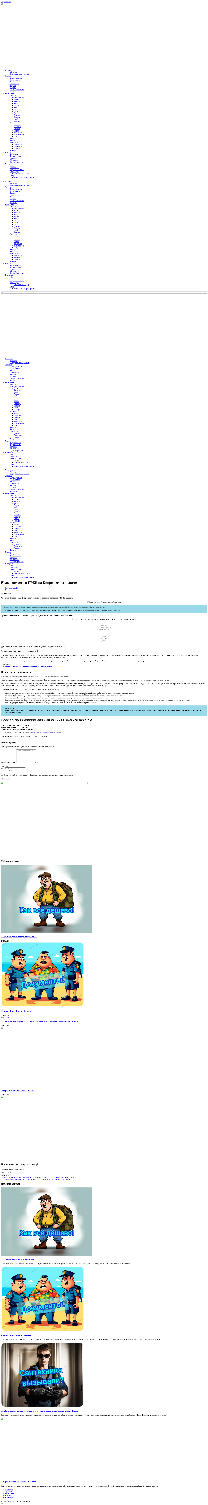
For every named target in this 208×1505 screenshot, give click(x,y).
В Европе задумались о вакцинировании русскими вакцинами (27, 666)
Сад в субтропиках (17, 162)
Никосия (17, 125)
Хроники (13, 95)
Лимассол (17, 127)
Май (15, 107)
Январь (16, 99)
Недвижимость (15, 156)
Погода (12, 140)
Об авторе (13, 72)
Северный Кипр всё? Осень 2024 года (18, 1090)
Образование (14, 160)
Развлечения (14, 84)
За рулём (13, 88)
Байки (12, 166)
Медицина (13, 158)
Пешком (17, 148)
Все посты (13, 92)
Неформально (10, 164)
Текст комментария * (8, 762)
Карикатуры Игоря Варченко (24, 177)
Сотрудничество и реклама (19, 74)
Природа (13, 138)
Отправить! (5, 779)
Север (16, 136)
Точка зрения (14, 168)
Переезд (8, 152)
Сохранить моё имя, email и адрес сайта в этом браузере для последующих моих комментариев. (38, 775)
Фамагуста (18, 133)
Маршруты (14, 142)
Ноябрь (16, 119)
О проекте (9, 70)
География (13, 123)
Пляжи (12, 82)
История (13, 150)
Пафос (16, 131)
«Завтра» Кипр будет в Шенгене (16, 1011)
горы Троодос (19, 134)
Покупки (13, 86)
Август (16, 113)
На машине (18, 144)
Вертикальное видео (21, 174)
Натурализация (15, 154)
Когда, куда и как (16, 78)
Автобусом (18, 146)
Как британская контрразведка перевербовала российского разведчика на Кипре (39, 1021)
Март (16, 103)
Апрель (16, 105)
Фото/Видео (14, 172)
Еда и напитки (15, 80)
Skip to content (6, 2)
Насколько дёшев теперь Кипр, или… (19, 937)
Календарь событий (17, 97)
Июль (16, 111)
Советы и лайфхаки (17, 90)
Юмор (12, 176)
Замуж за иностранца (17, 170)
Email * (3, 768)
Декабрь (17, 121)
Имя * (3, 766)
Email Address (6, 1173)
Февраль (17, 101)
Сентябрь (17, 115)
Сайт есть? (5, 771)
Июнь (16, 109)
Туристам (8, 76)
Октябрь (17, 117)
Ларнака (17, 129)
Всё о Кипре (9, 93)
